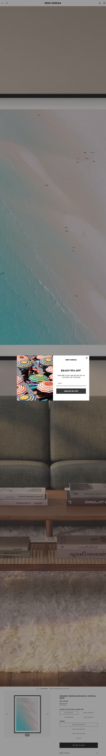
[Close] (86, 357)
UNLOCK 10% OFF (71, 391)
